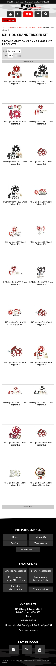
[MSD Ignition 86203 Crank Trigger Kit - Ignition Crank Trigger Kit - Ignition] (41, 272)
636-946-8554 (28, 620)
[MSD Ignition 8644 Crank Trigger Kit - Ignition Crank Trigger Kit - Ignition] (14, 433)
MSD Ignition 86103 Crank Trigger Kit (15, 163)
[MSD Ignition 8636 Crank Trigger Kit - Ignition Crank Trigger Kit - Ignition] (14, 351)
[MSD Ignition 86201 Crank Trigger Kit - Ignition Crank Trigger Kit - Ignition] (14, 270)
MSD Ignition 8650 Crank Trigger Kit (41, 443)
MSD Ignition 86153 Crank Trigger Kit (15, 203)
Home (15, 536)
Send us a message (28, 630)
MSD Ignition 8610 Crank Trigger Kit (15, 122)
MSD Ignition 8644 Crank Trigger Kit (15, 443)
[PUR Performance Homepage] (28, 7)
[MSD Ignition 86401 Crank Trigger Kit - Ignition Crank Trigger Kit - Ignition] (14, 391)
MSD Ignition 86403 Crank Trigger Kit (41, 403)
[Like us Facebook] (14, 649)
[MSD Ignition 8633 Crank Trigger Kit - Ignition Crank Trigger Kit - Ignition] (41, 312)
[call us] (18, 14)
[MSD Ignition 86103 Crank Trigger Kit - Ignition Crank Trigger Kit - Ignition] (14, 152)
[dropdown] (38, 14)
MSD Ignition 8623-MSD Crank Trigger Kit (15, 323)
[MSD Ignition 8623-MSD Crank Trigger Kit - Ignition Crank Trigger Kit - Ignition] (14, 312)
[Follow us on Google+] (27, 649)
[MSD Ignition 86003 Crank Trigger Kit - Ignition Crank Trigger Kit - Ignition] (41, 71)
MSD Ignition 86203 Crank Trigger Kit (41, 283)
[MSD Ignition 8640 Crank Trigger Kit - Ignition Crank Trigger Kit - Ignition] (41, 352)
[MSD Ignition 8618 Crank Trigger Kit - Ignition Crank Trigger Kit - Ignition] (41, 192)
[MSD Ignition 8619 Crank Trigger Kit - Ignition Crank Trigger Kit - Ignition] (14, 231)
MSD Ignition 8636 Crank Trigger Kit (15, 363)
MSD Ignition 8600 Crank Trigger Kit (15, 82)
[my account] (10, 14)
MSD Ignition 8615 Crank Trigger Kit (41, 163)
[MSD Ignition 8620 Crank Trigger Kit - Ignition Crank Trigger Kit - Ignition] (41, 230)
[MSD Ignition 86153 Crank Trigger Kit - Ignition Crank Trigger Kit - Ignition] (14, 192)
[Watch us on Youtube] (40, 649)
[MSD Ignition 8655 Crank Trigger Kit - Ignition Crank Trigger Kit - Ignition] (14, 473)
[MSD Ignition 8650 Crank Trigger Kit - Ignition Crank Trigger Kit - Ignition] (41, 433)
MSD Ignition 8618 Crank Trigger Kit (41, 203)
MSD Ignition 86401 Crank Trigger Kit (15, 403)
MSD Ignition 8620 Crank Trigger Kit (41, 243)
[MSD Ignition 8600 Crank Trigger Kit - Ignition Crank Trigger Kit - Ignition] (14, 71)
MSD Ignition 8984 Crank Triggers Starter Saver (41, 484)
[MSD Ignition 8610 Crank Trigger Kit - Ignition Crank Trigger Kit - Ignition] (14, 112)
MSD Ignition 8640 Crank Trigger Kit (41, 363)
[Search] (45, 14)
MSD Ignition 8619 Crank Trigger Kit (15, 243)
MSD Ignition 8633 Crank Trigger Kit (41, 323)
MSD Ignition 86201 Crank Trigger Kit (15, 283)
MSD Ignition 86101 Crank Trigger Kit (41, 122)
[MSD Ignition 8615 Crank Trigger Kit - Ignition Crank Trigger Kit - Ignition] (41, 152)
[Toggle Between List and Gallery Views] (18, 56)
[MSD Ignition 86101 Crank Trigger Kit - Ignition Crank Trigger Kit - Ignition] (41, 110)
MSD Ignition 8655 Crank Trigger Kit (15, 484)
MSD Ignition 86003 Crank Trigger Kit (41, 82)
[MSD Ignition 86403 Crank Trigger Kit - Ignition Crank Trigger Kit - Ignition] (41, 391)
